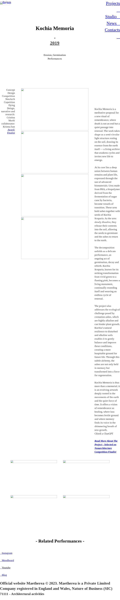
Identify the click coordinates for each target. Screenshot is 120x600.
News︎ (113, 23)
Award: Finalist (11, 131)
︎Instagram (6, 553)
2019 (54, 43)
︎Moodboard (7, 560)
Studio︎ (112, 16)
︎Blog (3, 574)
